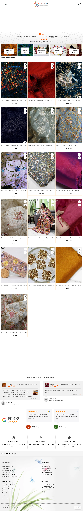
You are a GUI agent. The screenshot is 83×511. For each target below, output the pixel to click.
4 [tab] (43, 29)
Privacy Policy (7, 490)
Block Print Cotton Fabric (10, 476)
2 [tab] (40, 29)
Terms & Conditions (8, 492)
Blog (3, 495)
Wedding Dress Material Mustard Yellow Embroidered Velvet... (23, 384)
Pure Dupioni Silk (7, 466)
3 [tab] (42, 29)
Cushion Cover (46, 470)
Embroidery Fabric (7, 470)
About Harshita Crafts (9, 484)
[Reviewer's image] (35, 394)
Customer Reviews (7, 486)
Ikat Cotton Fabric (8, 472)
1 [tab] (39, 29)
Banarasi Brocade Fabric (9, 474)
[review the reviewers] (49, 412)
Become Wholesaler (7, 499)
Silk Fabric (6, 468)
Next (80, 20)
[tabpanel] (41, 20)
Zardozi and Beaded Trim (49, 468)
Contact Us (5, 497)
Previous (2, 20)
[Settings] (76, 4)
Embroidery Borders (47, 466)
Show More (31, 418)
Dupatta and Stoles (47, 474)
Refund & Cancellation (9, 488)
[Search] (6, 4)
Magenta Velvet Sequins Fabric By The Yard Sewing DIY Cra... (65, 384)
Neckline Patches (47, 472)
